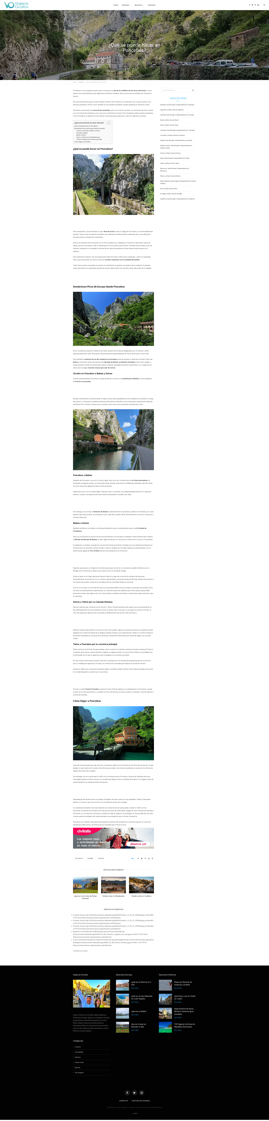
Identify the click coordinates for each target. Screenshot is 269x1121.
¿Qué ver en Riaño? (138, 1011)
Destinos (125, 5)
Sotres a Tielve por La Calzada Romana (88, 137)
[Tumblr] (62, 113)
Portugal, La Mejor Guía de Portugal (171, 194)
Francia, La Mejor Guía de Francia (170, 153)
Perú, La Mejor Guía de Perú (168, 189)
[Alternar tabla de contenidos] (107, 123)
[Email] (62, 108)
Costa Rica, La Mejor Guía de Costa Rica (172, 135)
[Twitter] (134, 1092)
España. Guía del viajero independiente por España (176, 140)
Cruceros (78, 1047)
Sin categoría (79, 1073)
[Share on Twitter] (62, 97)
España (90, 858)
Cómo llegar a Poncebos (82, 142)
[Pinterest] (62, 102)
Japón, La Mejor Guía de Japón (169, 163)
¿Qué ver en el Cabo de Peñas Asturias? (85, 897)
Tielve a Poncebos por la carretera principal (89, 139)
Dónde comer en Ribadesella (113, 896)
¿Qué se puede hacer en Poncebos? (86, 126)
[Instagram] (141, 1092)
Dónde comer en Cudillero (141, 896)
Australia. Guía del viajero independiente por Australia (177, 115)
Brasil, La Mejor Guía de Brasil (169, 120)
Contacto (151, 5)
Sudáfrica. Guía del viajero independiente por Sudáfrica (177, 199)
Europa (101, 858)
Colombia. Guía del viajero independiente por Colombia (177, 130)
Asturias (79, 858)
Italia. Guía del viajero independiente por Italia (174, 158)
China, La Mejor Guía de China (169, 125)
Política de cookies (141, 1101)
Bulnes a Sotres (81, 135)
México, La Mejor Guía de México (170, 176)
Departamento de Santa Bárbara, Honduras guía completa (183, 1011)
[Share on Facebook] (62, 91)
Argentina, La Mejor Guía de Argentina (171, 110)
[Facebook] (127, 1092)
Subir (135, 1113)
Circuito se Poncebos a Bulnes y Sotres (88, 130)
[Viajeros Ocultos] (16, 5)
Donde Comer (79, 1062)
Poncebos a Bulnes (82, 133)
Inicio (116, 5)
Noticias (77, 1067)
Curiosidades (79, 1052)
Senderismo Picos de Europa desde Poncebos (89, 128)
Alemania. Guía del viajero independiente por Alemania (177, 105)
